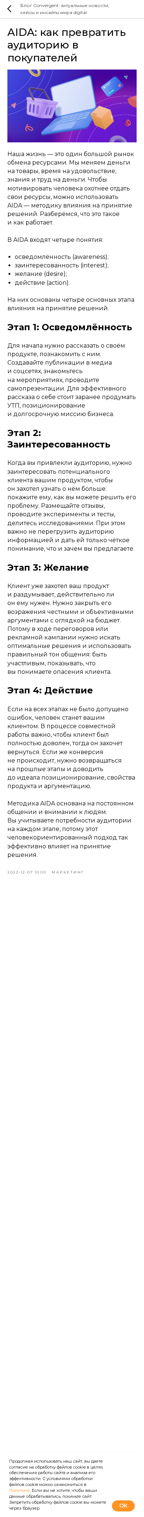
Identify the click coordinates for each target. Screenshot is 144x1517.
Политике (19, 1490)
